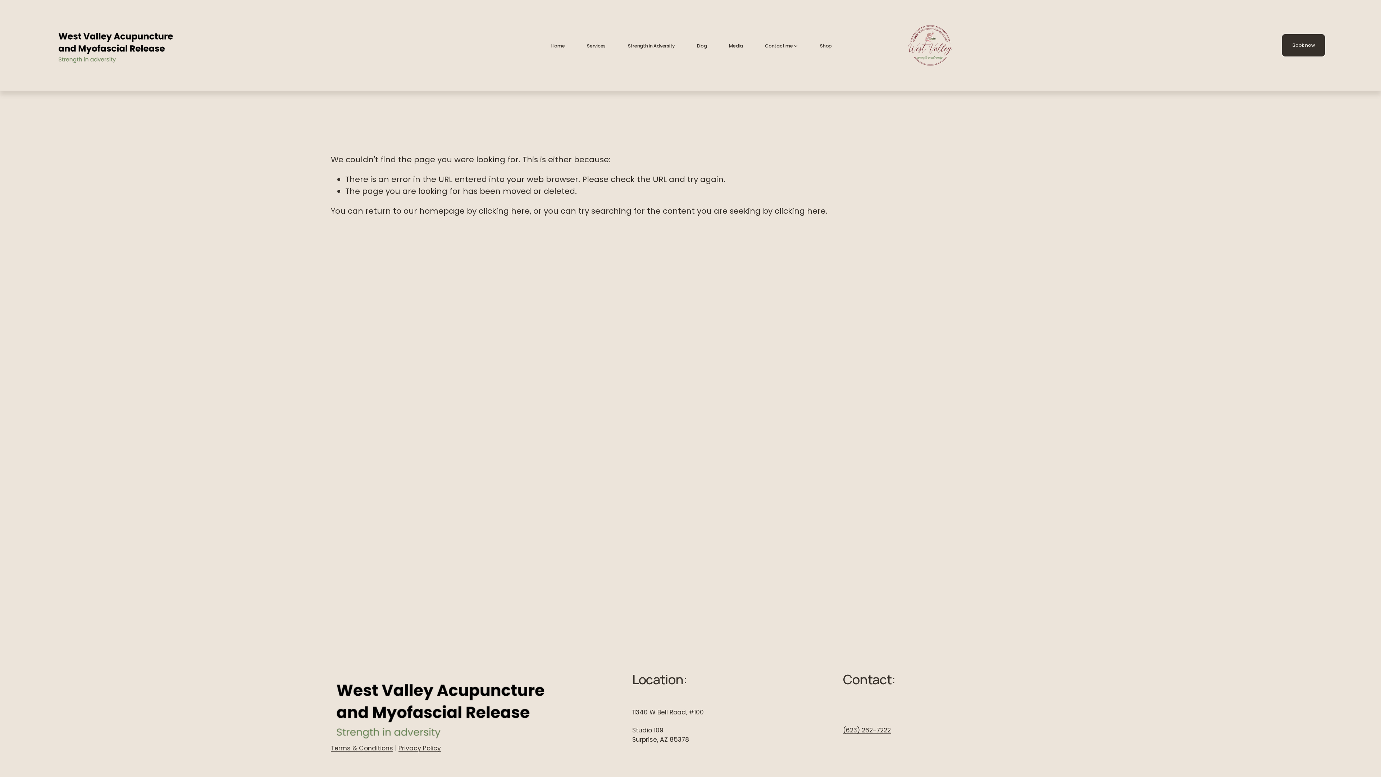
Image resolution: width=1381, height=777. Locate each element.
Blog (702, 46)
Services (596, 46)
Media (736, 46)
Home (558, 46)
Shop (826, 46)
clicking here (504, 211)
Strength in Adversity (651, 46)
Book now (1304, 45)
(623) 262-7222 (867, 730)
